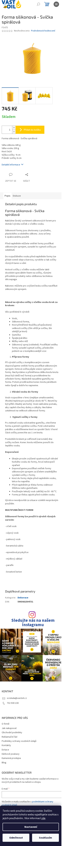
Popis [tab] (7, 196)
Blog (4, 762)
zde (43, 818)
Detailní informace (11, 164)
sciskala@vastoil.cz (17, 698)
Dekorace (23, 597)
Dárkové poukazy (10, 754)
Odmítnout (16, 838)
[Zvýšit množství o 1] (14, 128)
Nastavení (30, 827)
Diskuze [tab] (17, 196)
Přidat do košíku (32, 129)
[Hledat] (38, 4)
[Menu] (56, 4)
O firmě (5, 724)
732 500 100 (13, 703)
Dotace (5, 749)
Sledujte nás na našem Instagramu (33, 622)
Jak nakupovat (9, 728)
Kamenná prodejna (11, 758)
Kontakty (6, 745)
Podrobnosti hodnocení (43, 30)
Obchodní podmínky (12, 732)
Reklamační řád (9, 737)
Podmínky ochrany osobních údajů (19, 741)
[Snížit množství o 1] (14, 132)
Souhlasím (45, 838)
